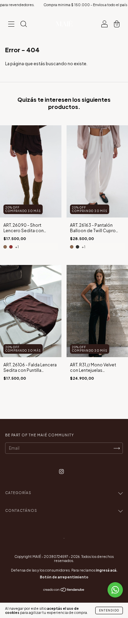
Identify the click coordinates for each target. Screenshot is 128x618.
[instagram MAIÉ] (61, 471)
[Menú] (11, 24)
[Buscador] (23, 24)
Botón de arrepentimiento (64, 577)
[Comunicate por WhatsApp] (115, 590)
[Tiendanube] (64, 590)
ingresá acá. (106, 570)
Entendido (109, 610)
